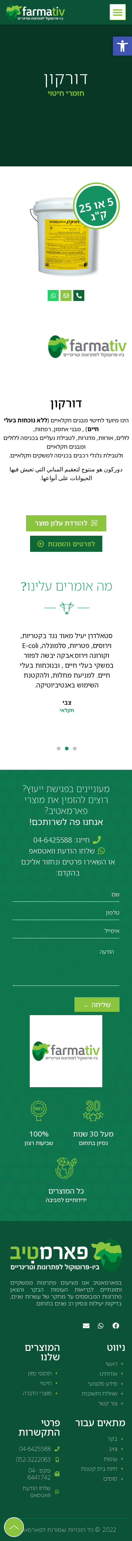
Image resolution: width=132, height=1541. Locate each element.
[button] (122, 46)
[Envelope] (66, 295)
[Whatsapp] (53, 295)
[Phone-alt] (78, 295)
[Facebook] (116, 1325)
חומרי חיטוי (66, 93)
